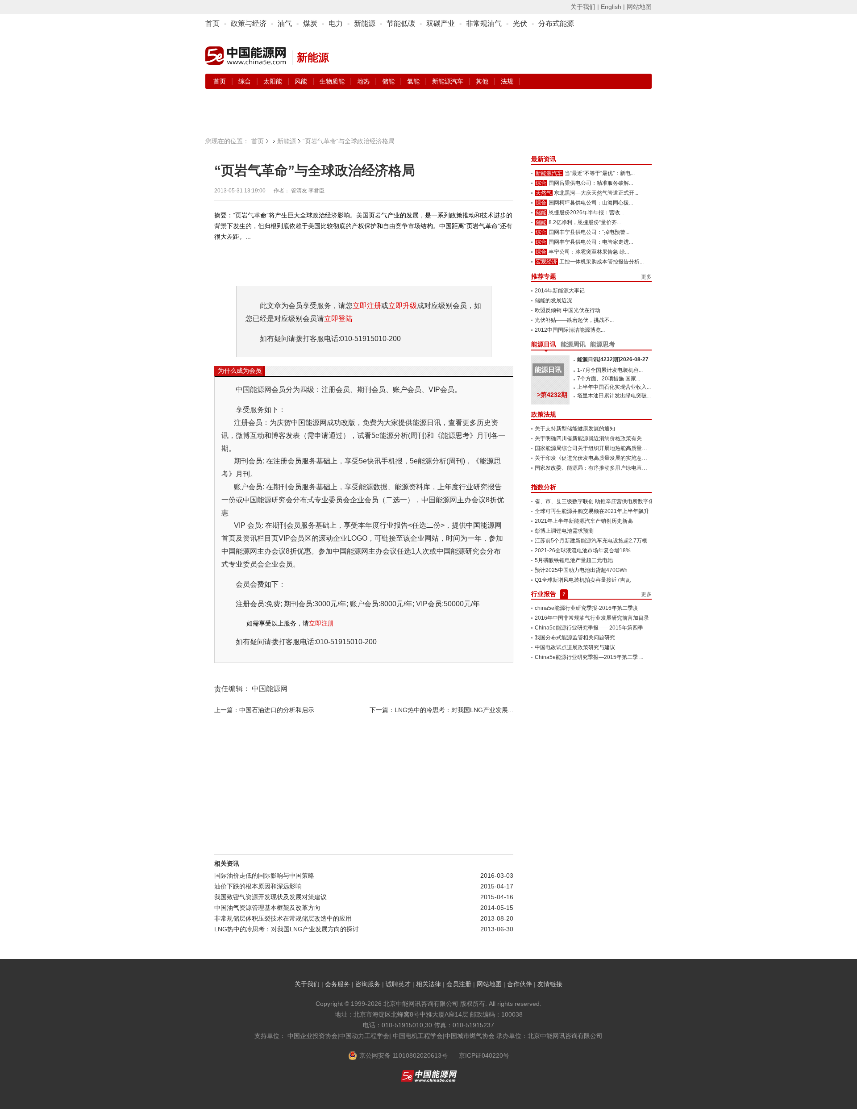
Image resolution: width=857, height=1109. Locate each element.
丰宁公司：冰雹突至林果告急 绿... (589, 252)
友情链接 (549, 984)
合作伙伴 (519, 984)
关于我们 (307, 984)
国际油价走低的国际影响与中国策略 (264, 875)
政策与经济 (248, 23)
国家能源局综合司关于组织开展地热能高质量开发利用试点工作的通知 (618, 448)
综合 (245, 81)
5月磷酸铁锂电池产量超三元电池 (574, 560)
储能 (389, 81)
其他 (483, 81)
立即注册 (367, 305)
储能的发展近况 (553, 300)
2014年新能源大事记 (560, 291)
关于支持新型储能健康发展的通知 (575, 428)
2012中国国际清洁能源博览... (570, 330)
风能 (302, 81)
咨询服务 (367, 984)
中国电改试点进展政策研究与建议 (575, 647)
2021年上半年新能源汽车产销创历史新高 (584, 521)
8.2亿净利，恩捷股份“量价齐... (585, 222)
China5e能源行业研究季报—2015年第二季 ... (589, 657)
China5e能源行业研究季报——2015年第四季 (589, 628)
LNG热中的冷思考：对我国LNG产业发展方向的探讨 (286, 929)
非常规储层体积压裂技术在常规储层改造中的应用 (283, 918)
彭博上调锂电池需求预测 (564, 531)
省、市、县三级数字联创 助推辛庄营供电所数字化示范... (602, 501)
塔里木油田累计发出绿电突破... (614, 395)
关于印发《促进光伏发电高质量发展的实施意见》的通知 (602, 458)
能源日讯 (543, 344)
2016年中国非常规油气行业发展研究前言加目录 (592, 618)
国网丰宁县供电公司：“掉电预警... (589, 232)
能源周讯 (573, 344)
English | (613, 6)
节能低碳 (401, 23)
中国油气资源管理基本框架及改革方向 (267, 907)
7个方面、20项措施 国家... (608, 378)
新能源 (364, 23)
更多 (646, 277)
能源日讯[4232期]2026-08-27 (613, 359)
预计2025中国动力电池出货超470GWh (581, 570)
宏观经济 (546, 261)
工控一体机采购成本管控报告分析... (601, 261)
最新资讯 (543, 159)
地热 (364, 81)
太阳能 (273, 81)
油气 (285, 23)
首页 (212, 23)
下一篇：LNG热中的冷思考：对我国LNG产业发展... (441, 709)
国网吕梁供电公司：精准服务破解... (591, 183)
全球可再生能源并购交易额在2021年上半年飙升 (592, 511)
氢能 (414, 81)
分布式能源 (556, 23)
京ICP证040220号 (484, 1055)
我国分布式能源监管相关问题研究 (575, 637)
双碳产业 (440, 23)
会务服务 (337, 984)
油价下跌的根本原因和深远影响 (258, 886)
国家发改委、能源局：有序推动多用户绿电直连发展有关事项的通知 (615, 468)
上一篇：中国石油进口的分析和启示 (264, 709)
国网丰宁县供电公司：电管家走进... (591, 242)
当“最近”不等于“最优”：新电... (600, 173)
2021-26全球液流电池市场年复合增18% (583, 550)
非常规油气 (484, 23)
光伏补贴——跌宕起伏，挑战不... (574, 320)
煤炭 (310, 23)
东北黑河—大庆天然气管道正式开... (596, 193)
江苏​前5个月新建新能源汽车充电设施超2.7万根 (591, 541)
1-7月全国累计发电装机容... (610, 370)
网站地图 (639, 6)
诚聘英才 (398, 984)
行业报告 (543, 593)
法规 (507, 81)
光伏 (520, 23)
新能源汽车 (448, 81)
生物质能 (333, 81)
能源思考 (602, 344)
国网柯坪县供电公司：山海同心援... (591, 203)
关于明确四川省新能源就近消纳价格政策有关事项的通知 (602, 438)
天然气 (544, 193)
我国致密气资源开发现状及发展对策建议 (270, 897)
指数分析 (543, 487)
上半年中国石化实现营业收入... (614, 387)
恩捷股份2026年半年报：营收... (586, 212)
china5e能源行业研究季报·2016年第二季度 (586, 608)
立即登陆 (338, 318)
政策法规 (543, 414)
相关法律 (428, 984)
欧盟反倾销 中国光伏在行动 (567, 310)
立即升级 (402, 305)
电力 (336, 23)
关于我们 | (584, 6)
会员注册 (458, 984)
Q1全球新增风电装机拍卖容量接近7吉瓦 (583, 580)
